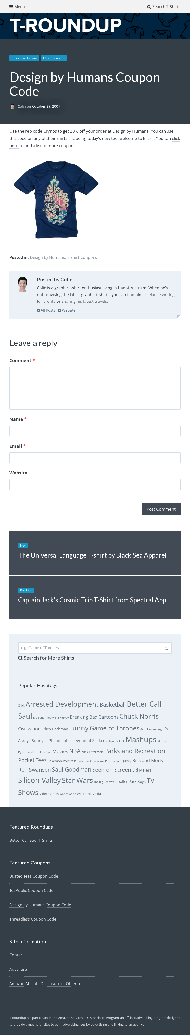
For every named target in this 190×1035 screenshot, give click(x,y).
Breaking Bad (83, 717)
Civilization (29, 729)
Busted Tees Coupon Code (33, 876)
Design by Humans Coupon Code (40, 904)
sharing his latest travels (84, 301)
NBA (75, 751)
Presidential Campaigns (89, 761)
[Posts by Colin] (23, 285)
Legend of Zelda (87, 740)
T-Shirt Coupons (54, 58)
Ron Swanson (34, 769)
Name (18, 419)
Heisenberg (154, 729)
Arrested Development (62, 704)
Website (68, 310)
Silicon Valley (39, 780)
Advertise (18, 969)
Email (17, 446)
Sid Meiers (142, 770)
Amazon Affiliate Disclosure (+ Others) (44, 983)
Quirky (126, 761)
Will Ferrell (84, 793)
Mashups (141, 739)
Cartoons (108, 716)
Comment (22, 360)
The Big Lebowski (105, 782)
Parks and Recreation (134, 751)
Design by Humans (24, 58)
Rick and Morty (147, 760)
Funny (79, 727)
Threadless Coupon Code (32, 919)
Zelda (97, 793)
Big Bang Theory (43, 717)
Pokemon (55, 761)
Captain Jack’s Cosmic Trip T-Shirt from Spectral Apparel (97, 600)
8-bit (21, 705)
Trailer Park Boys (131, 781)
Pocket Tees (32, 760)
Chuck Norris (139, 716)
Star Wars (77, 780)
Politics (68, 761)
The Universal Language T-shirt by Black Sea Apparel (92, 555)
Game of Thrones (114, 728)
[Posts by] (13, 106)
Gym (143, 729)
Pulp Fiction (112, 761)
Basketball (113, 704)
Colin (22, 106)
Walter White (68, 794)
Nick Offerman (92, 752)
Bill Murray (62, 717)
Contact (16, 955)
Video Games (49, 793)
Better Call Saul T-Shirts (31, 840)
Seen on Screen (111, 769)
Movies (60, 751)
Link (122, 741)
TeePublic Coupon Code (31, 890)
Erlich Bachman (55, 728)
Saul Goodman (71, 769)
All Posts (47, 310)
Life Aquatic (110, 741)
